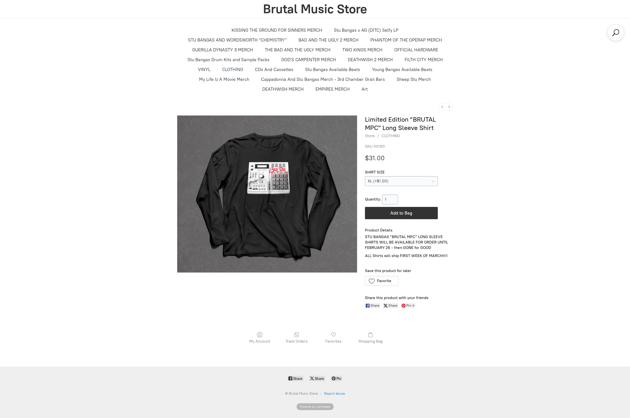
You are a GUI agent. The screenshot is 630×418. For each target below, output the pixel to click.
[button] (382, 281)
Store (370, 135)
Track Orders (296, 341)
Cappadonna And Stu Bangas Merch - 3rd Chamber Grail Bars (323, 79)
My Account (259, 341)
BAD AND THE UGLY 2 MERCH (329, 40)
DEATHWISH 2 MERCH (370, 59)
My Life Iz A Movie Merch (224, 79)
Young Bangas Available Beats (402, 69)
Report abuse (334, 393)
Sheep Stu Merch (414, 79)
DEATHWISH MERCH (283, 89)
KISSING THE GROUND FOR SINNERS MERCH (277, 30)
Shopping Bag (370, 341)
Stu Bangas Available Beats (332, 69)
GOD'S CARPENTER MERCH (308, 59)
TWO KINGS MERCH (362, 50)
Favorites (333, 341)
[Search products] (615, 32)
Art (365, 89)
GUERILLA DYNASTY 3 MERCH (222, 50)
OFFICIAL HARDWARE (416, 50)
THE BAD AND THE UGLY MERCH (298, 50)
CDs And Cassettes (274, 69)
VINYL (204, 69)
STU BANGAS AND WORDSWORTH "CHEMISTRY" (237, 40)
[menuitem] (442, 106)
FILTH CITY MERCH (424, 59)
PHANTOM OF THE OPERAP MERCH (406, 40)
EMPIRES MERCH (332, 89)
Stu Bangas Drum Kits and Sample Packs (228, 59)
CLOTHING (232, 69)
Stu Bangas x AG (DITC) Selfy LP (366, 30)
